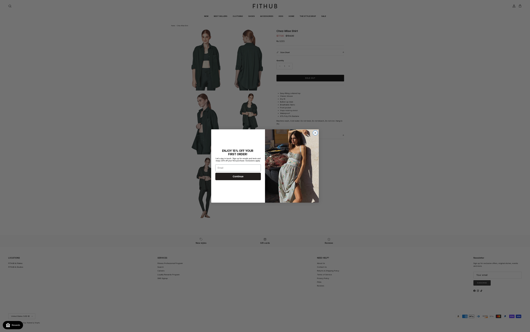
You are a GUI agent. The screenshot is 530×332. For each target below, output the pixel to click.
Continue (238, 176)
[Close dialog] (315, 132)
